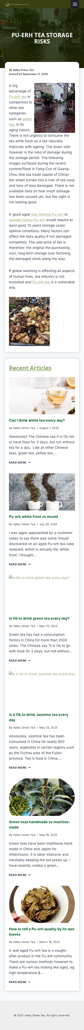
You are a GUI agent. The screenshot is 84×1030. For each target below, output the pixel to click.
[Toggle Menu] (75, 4)
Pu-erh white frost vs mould (33, 516)
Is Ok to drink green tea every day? (39, 618)
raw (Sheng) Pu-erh (47, 214)
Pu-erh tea (18, 97)
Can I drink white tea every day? (37, 420)
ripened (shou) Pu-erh (27, 220)
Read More (19, 462)
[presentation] (42, 395)
